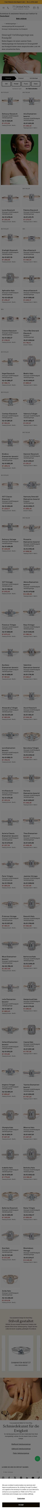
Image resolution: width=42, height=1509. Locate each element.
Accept (21, 1505)
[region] (21, 1494)
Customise (21, 1498)
